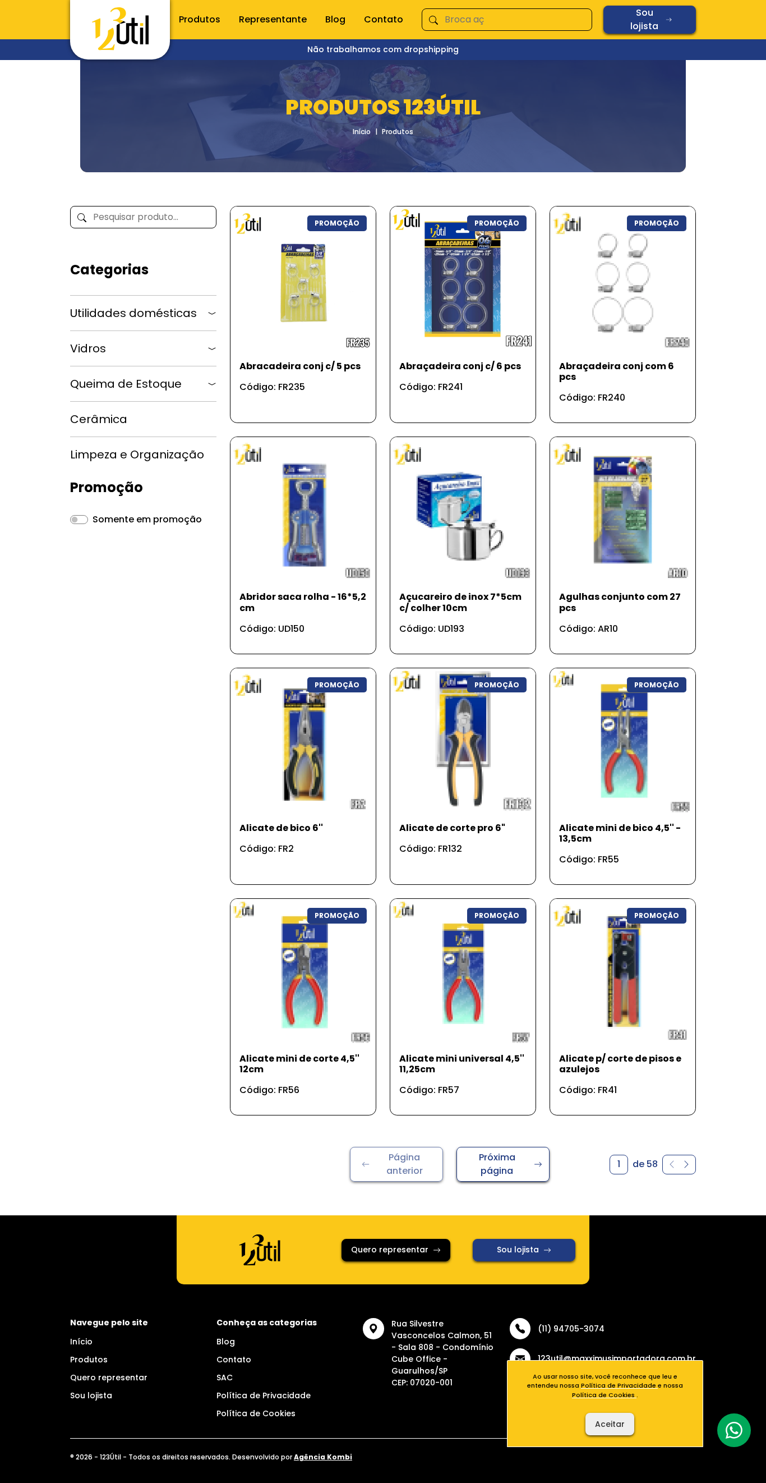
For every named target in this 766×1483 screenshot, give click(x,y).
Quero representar (389, 1249)
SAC (224, 1377)
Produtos (199, 19)
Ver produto (296, 402)
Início (362, 131)
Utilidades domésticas (133, 313)
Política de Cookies (256, 1413)
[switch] (79, 519)
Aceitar (610, 1424)
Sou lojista (644, 19)
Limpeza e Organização (137, 454)
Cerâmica (98, 419)
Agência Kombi (323, 1457)
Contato (383, 19)
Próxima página (497, 1164)
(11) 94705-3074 (571, 1328)
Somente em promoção (147, 519)
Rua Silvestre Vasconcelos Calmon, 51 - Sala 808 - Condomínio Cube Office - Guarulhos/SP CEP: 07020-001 (442, 1353)
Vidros (88, 348)
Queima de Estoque (126, 384)
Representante (273, 19)
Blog (335, 19)
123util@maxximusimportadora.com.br (617, 1358)
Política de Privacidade (263, 1395)
